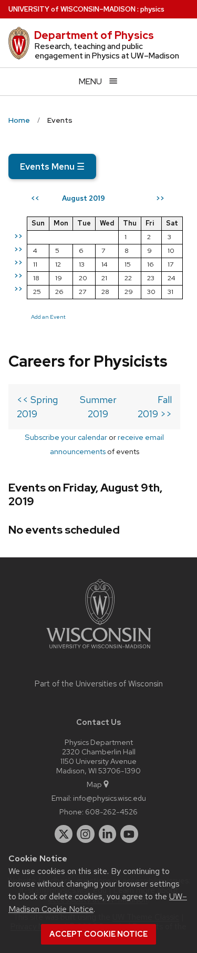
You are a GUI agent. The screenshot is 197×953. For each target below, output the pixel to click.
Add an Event (48, 316)
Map (94, 784)
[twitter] (63, 834)
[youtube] (129, 834)
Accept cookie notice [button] (98, 934)
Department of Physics (94, 35)
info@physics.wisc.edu (109, 798)
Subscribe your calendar (66, 437)
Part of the (99, 684)
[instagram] (86, 834)
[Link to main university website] (98, 650)
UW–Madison (72, 9)
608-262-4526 (111, 812)
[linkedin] (108, 834)
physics (152, 9)
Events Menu (52, 166)
